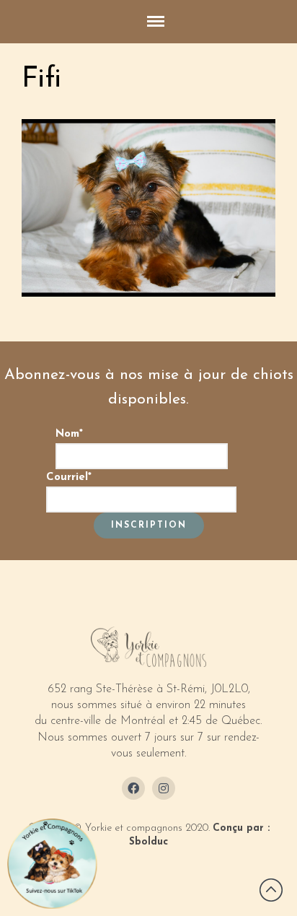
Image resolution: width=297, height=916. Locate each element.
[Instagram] (163, 788)
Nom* (69, 434)
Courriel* (69, 477)
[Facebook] (133, 788)
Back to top (271, 890)
